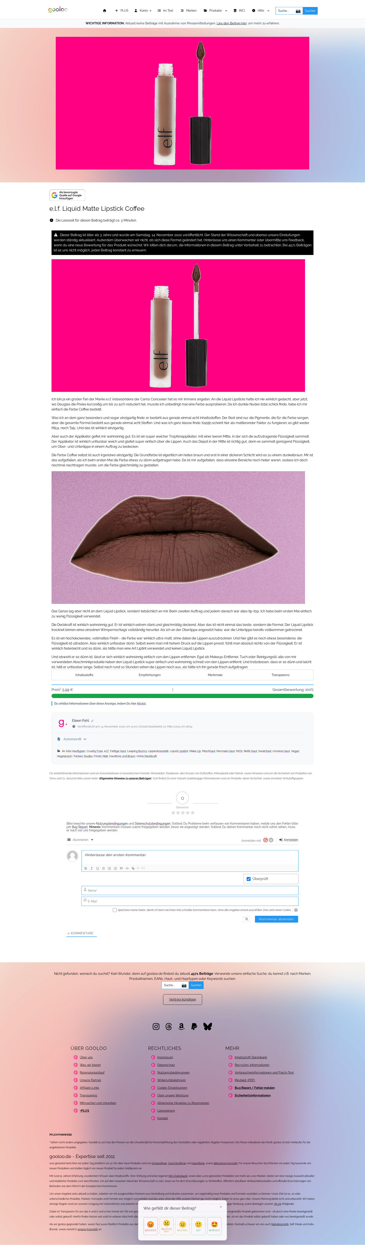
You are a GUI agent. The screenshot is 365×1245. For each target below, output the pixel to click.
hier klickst (138, 703)
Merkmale (215, 675)
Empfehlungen (150, 675)
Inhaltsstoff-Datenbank (251, 1057)
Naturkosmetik (280, 1224)
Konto (143, 10)
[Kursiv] (92, 868)
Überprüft (260, 879)
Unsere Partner (90, 1080)
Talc (72, 428)
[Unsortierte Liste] (115, 868)
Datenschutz (166, 1065)
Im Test (168, 10)
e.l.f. (106, 751)
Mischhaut (208, 751)
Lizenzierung (166, 1110)
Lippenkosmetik (158, 751)
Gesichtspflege (177, 1163)
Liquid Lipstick (179, 751)
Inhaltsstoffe (84, 675)
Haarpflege (198, 1163)
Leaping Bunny (137, 751)
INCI (242, 10)
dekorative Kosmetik (225, 1163)
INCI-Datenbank (178, 1176)
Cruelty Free (95, 751)
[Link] (133, 868)
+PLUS (277, 1203)
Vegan (295, 751)
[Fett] (86, 868)
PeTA (239, 751)
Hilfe (261, 10)
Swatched (264, 751)
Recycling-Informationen (252, 1065)
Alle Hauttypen (75, 751)
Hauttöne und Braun (122, 756)
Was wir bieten (90, 1065)
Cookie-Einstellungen (172, 1087)
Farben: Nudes (83, 756)
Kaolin (206, 423)
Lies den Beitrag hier (232, 23)
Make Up (195, 751)
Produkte (215, 10)
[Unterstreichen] (98, 868)
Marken (191, 10)
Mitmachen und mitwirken (98, 1103)
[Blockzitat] (121, 868)
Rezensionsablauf (92, 1072)
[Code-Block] (127, 868)
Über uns (86, 1057)
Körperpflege (159, 1163)
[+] (143, 868)
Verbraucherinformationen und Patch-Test (264, 1072)
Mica (55, 428)
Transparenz (280, 675)
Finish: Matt (101, 756)
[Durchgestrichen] (103, 868)
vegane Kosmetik (88, 1229)
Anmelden (290, 839)
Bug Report (80, 827)
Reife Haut (250, 751)
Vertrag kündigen (182, 999)
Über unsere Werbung (173, 1095)
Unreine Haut (281, 751)
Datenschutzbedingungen (152, 823)
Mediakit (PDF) (245, 1080)
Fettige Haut (118, 751)
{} (138, 868)
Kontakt (162, 1118)
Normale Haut (226, 751)
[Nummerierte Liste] (109, 868)
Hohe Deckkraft (147, 756)
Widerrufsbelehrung (171, 1080)
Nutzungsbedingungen (112, 823)
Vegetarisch (64, 756)
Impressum (165, 1057)
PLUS (124, 10)
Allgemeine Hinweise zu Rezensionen (183, 1103)
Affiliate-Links (89, 1087)
